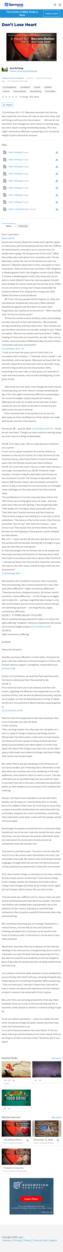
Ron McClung (16, 68)
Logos (20, 1237)
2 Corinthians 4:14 (11, 573)
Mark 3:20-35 (8, 238)
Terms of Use (39, 1240)
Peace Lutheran (20, 91)
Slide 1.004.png (18, 187)
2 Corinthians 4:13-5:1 (42, 428)
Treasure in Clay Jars (13, 1167)
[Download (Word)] (57, 209)
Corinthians (25, 87)
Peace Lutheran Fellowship (23, 71)
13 (3, 352)
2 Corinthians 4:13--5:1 (13, 348)
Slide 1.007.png (18, 159)
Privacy (27, 1240)
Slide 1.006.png (18, 152)
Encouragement (9, 87)
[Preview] (27, 1140)
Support (53, 1240)
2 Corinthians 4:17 (41, 626)
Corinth (37, 87)
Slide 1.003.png (18, 173)
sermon (6, 91)
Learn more (51, 13)
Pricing (17, 1240)
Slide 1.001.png (18, 180)
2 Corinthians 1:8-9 (12, 710)
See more (56, 1058)
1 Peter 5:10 (8, 668)
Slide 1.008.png (18, 195)
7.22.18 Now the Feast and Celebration (22, 1139)
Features (7, 1240)
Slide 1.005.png (18, 202)
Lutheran (47, 87)
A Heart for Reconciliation (13, 78)
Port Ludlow (50, 91)
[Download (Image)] (57, 152)
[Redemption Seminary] (31, 1196)
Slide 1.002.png (18, 166)
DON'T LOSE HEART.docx (22, 209)
